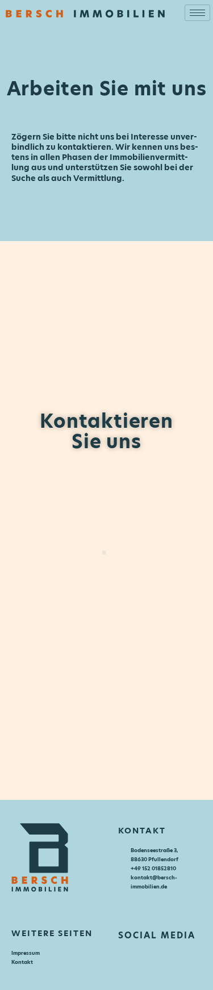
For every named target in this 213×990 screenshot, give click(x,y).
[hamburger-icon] (197, 13)
